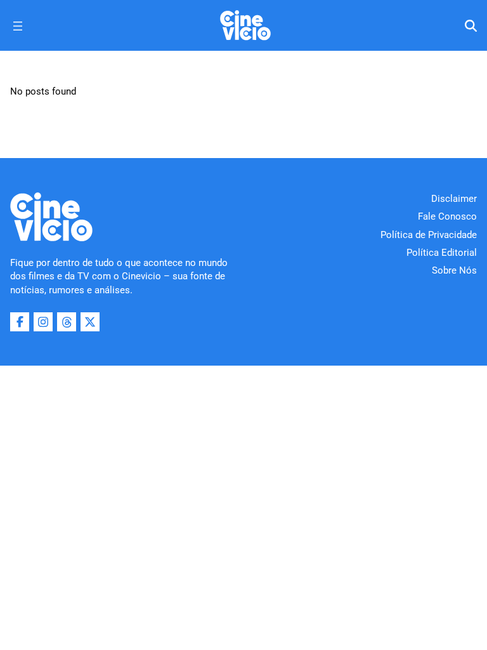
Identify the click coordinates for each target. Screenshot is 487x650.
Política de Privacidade (428, 235)
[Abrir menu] (17, 26)
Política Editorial (441, 252)
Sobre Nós (454, 270)
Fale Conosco (447, 216)
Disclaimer (454, 198)
